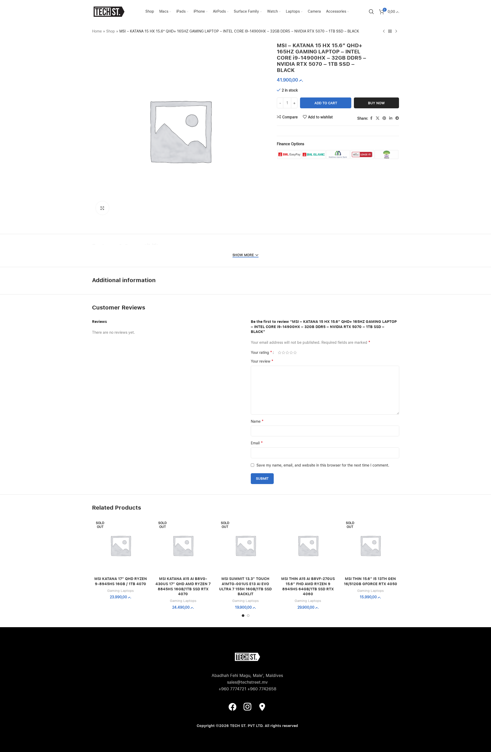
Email (257, 442)
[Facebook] (232, 707)
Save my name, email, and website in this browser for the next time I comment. (322, 465)
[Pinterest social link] (384, 118)
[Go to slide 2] (248, 615)
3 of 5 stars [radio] (287, 352)
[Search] (371, 11)
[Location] (262, 707)
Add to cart (325, 103)
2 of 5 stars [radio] (283, 352)
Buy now (376, 103)
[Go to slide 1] (243, 615)
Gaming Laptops (120, 590)
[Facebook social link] (371, 118)
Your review (262, 361)
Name (257, 421)
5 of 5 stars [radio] (295, 352)
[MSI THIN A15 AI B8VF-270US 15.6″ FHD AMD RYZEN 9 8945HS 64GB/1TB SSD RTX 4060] (308, 545)
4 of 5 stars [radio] (291, 352)
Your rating (261, 352)
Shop (110, 31)
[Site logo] (109, 11)
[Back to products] (390, 31)
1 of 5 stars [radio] (279, 352)
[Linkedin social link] (391, 118)
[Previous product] (384, 31)
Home (97, 31)
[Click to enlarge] (102, 207)
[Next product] (396, 31)
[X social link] (377, 118)
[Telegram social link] (397, 118)
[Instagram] (247, 707)
